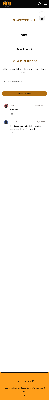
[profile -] (39, 3)
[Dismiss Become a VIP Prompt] (44, 377)
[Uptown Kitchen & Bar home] (13, 4)
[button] (3, 12)
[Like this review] (13, 113)
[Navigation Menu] (45, 4)
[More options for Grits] (42, 15)
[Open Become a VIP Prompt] (24, 395)
